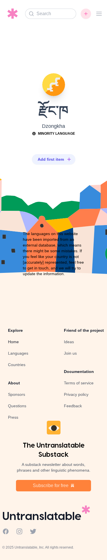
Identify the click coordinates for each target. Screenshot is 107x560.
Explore (15, 330)
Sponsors (16, 394)
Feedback (73, 406)
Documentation (79, 371)
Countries (16, 364)
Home (13, 341)
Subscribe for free (50, 485)
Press (13, 417)
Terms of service (79, 383)
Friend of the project (84, 330)
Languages (18, 353)
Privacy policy (76, 394)
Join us (70, 353)
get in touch (38, 268)
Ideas (69, 341)
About (14, 383)
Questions (17, 406)
